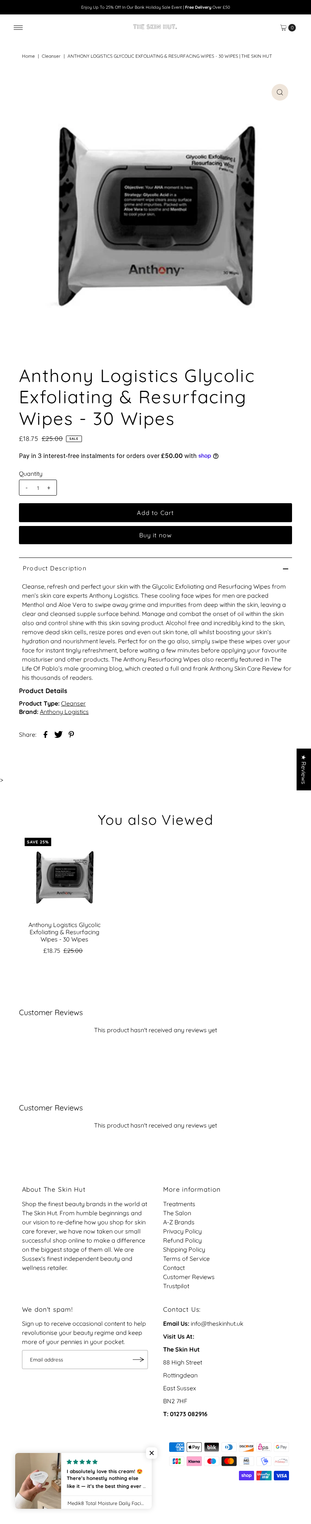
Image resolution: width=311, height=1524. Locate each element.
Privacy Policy (182, 1231)
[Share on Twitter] (58, 733)
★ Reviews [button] (304, 769)
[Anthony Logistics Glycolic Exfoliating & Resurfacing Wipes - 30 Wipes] (64, 878)
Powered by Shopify (112, 1475)
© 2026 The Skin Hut (50, 1475)
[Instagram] (26, 1465)
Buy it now (155, 535)
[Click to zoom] (280, 92)
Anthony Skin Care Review (246, 668)
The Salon (177, 1213)
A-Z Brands (179, 1222)
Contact (174, 1267)
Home (28, 56)
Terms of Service (186, 1258)
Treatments (179, 1204)
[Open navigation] (18, 27)
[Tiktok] (36, 1465)
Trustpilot (176, 1286)
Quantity (30, 473)
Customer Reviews (189, 1277)
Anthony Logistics (64, 711)
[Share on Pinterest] (71, 733)
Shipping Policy (184, 1249)
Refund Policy (182, 1240)
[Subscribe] (138, 1359)
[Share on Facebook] (45, 733)
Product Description (54, 568)
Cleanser (51, 56)
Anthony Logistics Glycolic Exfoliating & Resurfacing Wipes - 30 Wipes (64, 932)
